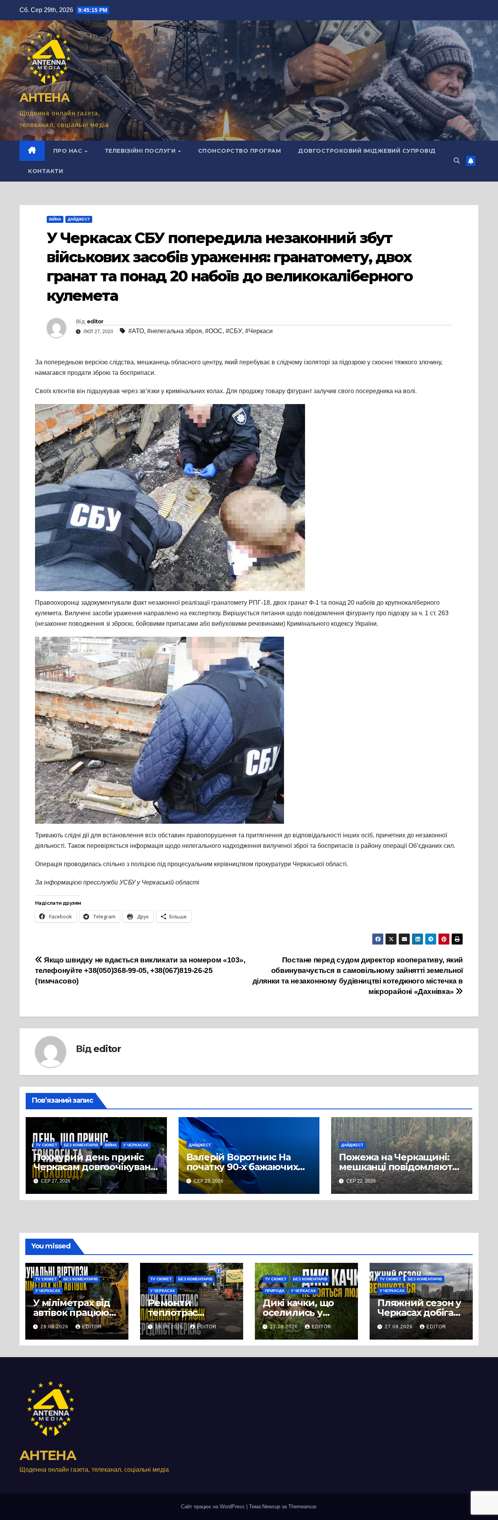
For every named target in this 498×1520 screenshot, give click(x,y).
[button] (457, 160)
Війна (55, 219)
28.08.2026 (55, 1326)
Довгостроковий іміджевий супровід (367, 150)
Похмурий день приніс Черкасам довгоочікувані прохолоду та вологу (93, 1166)
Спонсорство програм (239, 150)
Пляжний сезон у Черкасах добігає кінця (419, 1312)
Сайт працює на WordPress (213, 1506)
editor (95, 321)
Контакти (45, 171)
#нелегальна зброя (174, 331)
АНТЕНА (44, 97)
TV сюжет (46, 1145)
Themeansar (302, 1506)
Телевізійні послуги (141, 150)
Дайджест (79, 219)
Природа (274, 1291)
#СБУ (234, 331)
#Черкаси (259, 331)
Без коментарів (81, 1145)
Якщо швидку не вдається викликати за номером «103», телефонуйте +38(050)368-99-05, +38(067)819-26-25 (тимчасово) (140, 970)
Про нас (68, 150)
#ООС (214, 331)
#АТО (136, 331)
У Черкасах (135, 1145)
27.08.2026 (285, 1326)
